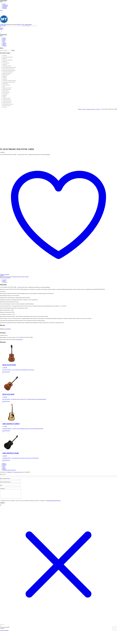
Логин (1, 10)
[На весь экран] (1, 624)
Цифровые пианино (5, 74)
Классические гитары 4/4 (6, 65)
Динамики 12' (4, 55)
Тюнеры (98, 109)
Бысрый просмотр (6, 371)
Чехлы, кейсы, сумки (6, 92)
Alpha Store (17, 472)
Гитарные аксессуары (90, 109)
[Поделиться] (2, 624)
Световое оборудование (6, 99)
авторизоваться (19, 339)
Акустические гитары (6, 84)
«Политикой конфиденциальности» (53, 500)
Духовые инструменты (6, 98)
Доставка (4, 43)
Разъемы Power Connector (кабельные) (8, 70)
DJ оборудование (5, 93)
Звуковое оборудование (6, 89)
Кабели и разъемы (5, 90)
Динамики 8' (4, 77)
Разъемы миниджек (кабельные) (7, 71)
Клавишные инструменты (6, 87)
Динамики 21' (4, 76)
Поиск (13, 50)
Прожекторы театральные (6, 73)
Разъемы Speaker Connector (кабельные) (9, 67)
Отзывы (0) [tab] (4, 282)
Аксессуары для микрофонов (7, 59)
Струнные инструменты (6, 102)
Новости (4, 44)
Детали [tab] (3, 280)
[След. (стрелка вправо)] (1, 625)
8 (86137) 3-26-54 (20, 24)
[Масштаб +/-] (0, 624)
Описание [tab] (4, 279)
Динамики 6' (4, 58)
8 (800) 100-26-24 (4, 24)
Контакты (4, 45)
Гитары (3, 3)
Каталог (4, 39)
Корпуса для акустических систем (8, 68)
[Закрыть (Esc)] (4, 624)
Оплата (3, 42)
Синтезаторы (5, 5)
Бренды (4, 40)
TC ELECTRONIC (6, 277)
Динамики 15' (4, 61)
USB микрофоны (5, 83)
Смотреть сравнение (4, 630)
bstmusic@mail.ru (28, 24)
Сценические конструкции (7, 101)
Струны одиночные (5, 62)
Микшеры (4, 7)
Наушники (4, 8)
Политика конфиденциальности (9, 470)
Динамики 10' (4, 64)
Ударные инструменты (6, 105)
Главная (4, 37)
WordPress (9, 472)
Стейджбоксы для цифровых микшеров (9, 80)
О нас (3, 41)
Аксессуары (4, 106)
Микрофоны (5, 6)
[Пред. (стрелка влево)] (0, 625)
